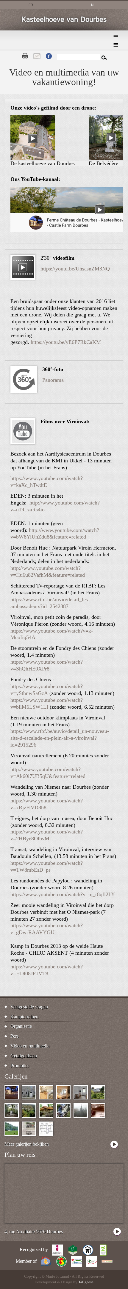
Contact (37, 56)
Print (25, 56)
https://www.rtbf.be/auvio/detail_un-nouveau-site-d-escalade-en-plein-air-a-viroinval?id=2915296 (59, 738)
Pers (14, 1036)
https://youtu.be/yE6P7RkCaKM (66, 342)
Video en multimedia (29, 1045)
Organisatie (21, 1026)
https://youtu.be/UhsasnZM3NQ (75, 269)
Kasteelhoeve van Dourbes (64, 19)
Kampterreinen (24, 1016)
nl (93, 5)
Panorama (53, 380)
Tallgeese (85, 1282)
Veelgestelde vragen (29, 1006)
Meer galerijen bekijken (26, 1144)
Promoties (19, 1065)
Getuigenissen (23, 1055)
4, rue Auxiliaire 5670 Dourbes (33, 1231)
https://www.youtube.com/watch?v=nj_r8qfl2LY (62, 894)
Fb (49, 56)
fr (31, 5)
